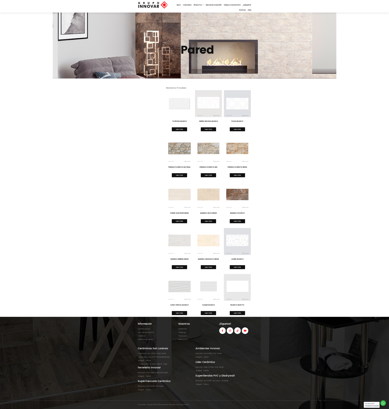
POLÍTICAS (242, 10)
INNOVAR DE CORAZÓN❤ (213, 5)
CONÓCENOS (187, 5)
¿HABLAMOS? (247, 5)
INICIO (179, 5)
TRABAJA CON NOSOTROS (232, 5)
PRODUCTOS (198, 5)
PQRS (249, 10)
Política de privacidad (182, 404)
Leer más (179, 129)
